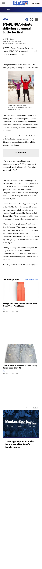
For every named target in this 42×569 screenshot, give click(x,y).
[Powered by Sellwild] (36, 408)
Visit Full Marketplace (32, 279)
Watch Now (36, 3)
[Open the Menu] (4, 3)
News (6, 19)
